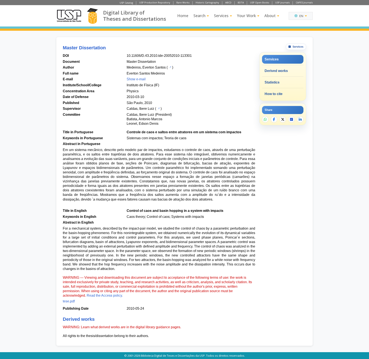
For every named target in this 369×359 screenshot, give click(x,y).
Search (199, 15)
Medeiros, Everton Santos (146, 67)
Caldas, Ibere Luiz (140, 108)
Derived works (276, 71)
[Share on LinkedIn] (300, 119)
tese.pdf (69, 301)
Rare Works (182, 2)
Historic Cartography (207, 2)
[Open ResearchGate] (291, 119)
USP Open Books (259, 2)
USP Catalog (126, 2)
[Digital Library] (92, 16)
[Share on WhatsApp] (265, 119)
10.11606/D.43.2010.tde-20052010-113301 (159, 55)
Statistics (272, 82)
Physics (133, 91)
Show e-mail (136, 79)
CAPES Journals (304, 2)
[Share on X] (283, 119)
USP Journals (282, 2)
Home (182, 15)
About (270, 15)
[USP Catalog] (169, 67)
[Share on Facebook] (274, 119)
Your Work (246, 15)
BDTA (241, 2)
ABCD (228, 2)
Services (221, 15)
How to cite (274, 94)
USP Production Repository (154, 2)
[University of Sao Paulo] (69, 16)
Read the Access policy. (105, 295)
